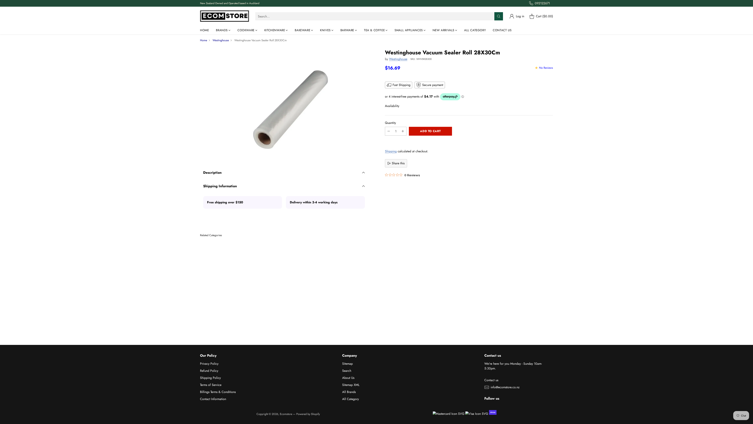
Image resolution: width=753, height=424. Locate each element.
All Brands (349, 392)
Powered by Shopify (308, 414)
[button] (469, 140)
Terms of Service (210, 385)
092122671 (542, 3)
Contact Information (213, 399)
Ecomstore (286, 414)
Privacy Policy (209, 363)
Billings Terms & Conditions (218, 392)
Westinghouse (221, 40)
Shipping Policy (210, 378)
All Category (350, 399)
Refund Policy (209, 370)
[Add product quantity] (402, 131)
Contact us (491, 380)
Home (203, 40)
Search (346, 370)
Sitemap (347, 363)
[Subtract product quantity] (388, 131)
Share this (398, 163)
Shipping (391, 151)
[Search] (498, 16)
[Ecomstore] (224, 16)
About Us (348, 378)
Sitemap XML (350, 385)
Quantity (390, 123)
